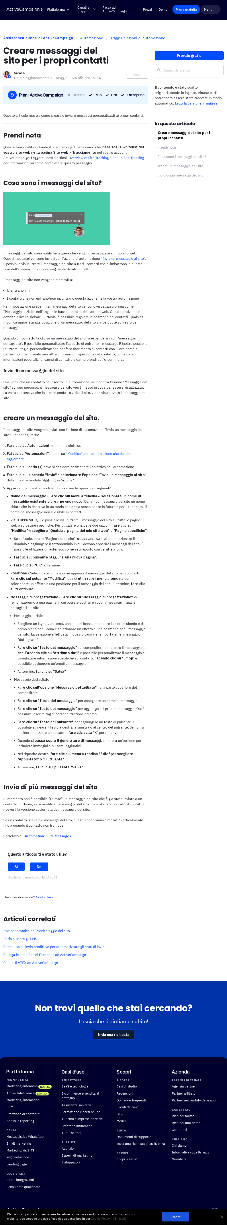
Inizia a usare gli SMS (20, 938)
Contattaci (44, 897)
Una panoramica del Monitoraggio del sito (36, 930)
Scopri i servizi (128, 1159)
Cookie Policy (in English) (108, 1219)
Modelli (122, 1121)
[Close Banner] (221, 1217)
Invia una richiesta (113, 1034)
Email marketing (18, 1143)
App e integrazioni (20, 1179)
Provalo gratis (189, 55)
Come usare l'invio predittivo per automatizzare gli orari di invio (53, 946)
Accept (175, 1217)
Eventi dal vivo (127, 1107)
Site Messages (59, 836)
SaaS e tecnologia (75, 1086)
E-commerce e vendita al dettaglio (80, 1095)
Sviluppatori (71, 1162)
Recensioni (125, 1093)
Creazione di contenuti (23, 1114)
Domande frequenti (131, 1100)
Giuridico (179, 1159)
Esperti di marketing (77, 1155)
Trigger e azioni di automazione (137, 38)
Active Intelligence (20, 1093)
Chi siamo (179, 1145)
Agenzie (68, 1148)
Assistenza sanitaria (77, 1105)
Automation (35, 836)
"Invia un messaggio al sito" (123, 258)
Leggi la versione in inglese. (196, 103)
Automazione (91, 38)
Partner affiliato (183, 1093)
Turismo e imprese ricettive (82, 1118)
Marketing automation (22, 1100)
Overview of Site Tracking (88, 157)
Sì (16, 866)
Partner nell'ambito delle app (194, 1100)
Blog (120, 1114)
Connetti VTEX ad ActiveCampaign (30, 962)
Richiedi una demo (186, 1122)
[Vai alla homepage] (24, 9)
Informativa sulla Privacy (190, 1152)
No (39, 866)
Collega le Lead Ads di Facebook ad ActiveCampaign (44, 954)
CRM (9, 1107)
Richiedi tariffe (183, 1116)
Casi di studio (127, 1086)
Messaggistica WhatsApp (25, 1136)
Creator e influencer (77, 1126)
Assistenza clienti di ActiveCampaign (38, 38)
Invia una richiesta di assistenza (141, 1143)
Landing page (16, 1164)
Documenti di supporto (134, 1136)
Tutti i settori (71, 1132)
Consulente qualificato (23, 1186)
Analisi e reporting (20, 1120)
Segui (137, 75)
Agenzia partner (184, 1086)
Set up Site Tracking (128, 157)
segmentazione (17, 1157)
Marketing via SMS (20, 1150)
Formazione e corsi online (81, 1112)
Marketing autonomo (21, 1086)
